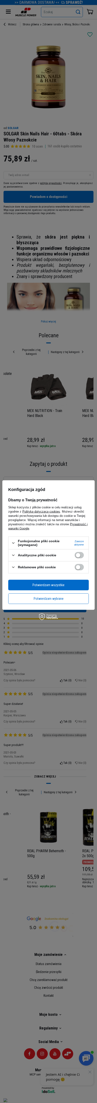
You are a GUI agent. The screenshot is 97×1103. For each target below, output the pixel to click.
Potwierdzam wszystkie (48, 585)
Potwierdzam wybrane (49, 599)
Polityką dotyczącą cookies (41, 511)
